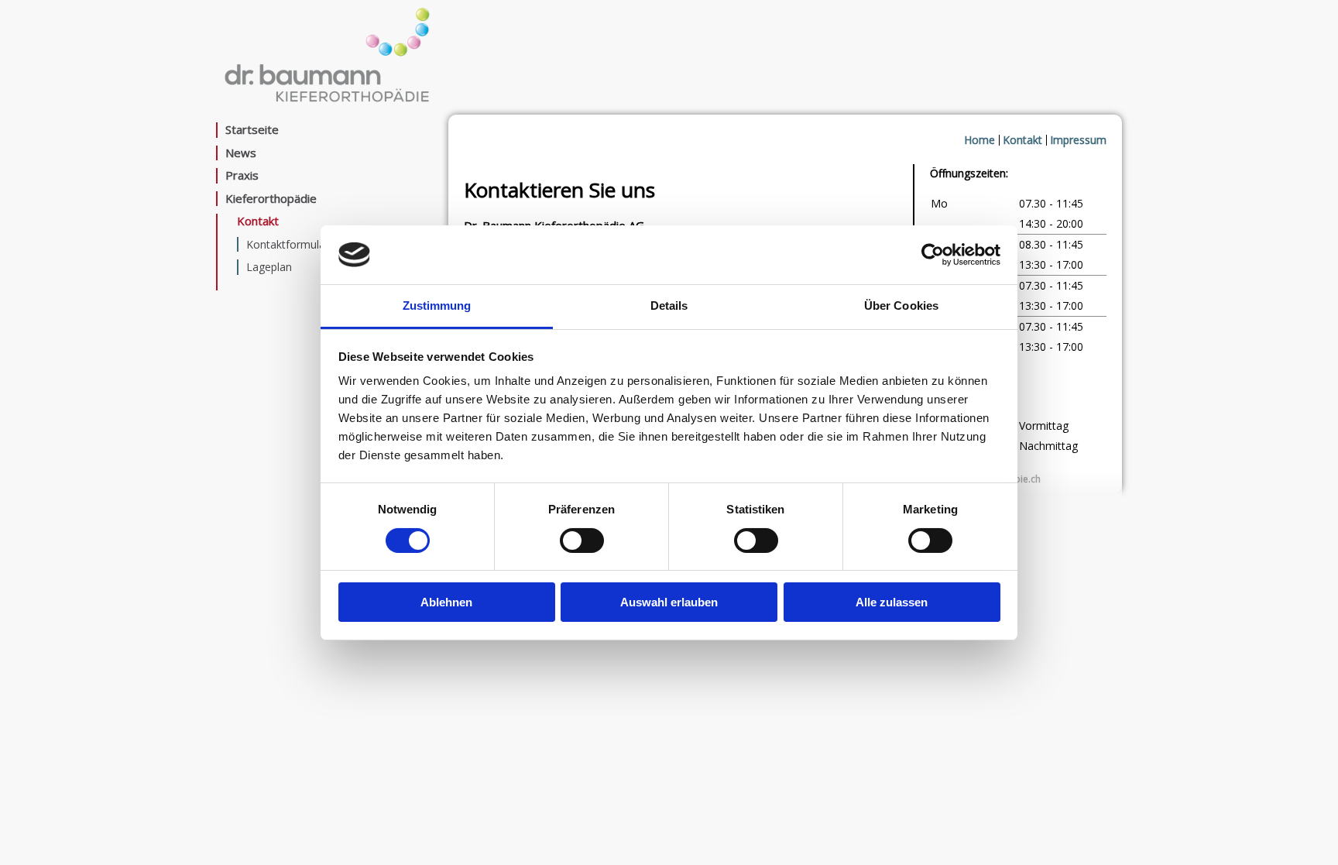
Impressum (1078, 139)
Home (979, 139)
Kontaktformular (287, 244)
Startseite (252, 129)
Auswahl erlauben (669, 602)
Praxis (242, 175)
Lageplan (269, 266)
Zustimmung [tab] (437, 305)
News (240, 153)
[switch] (582, 540)
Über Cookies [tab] (901, 305)
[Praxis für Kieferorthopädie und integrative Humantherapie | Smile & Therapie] (326, 105)
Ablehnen (446, 602)
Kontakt (258, 221)
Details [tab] (669, 305)
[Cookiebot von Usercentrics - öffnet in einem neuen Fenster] (932, 254)
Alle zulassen (892, 602)
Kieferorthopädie (271, 198)
